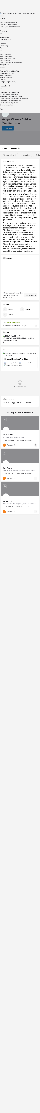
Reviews (15, 148)
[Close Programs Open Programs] (1, 33)
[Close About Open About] (1, 50)
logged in (15, 403)
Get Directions (31, 295)
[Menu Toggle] (2, 16)
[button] (20, 8)
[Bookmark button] (35, 445)
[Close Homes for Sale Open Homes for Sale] (1, 88)
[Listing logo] (5, 113)
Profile (4, 148)
